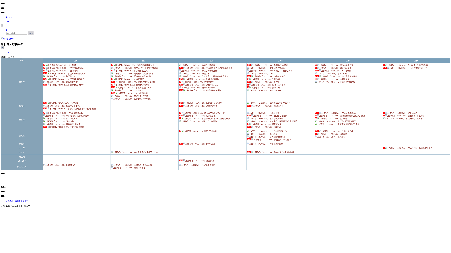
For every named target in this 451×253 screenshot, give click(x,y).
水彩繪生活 (143, 93)
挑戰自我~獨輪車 (73, 124)
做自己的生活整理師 (146, 82)
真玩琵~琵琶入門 (77, 79)
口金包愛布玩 (71, 119)
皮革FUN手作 (279, 76)
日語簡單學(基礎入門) (145, 65)
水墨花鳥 (278, 127)
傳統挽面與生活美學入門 (279, 103)
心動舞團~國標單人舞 (143, 165)
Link (7, 21)
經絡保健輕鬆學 (143, 85)
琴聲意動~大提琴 (141, 96)
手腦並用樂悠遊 (276, 144)
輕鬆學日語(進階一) (74, 106)
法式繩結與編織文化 (278, 131)
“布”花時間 (346, 71)
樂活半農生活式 (346, 65)
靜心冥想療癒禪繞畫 (78, 74)
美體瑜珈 (140, 79)
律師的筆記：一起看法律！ (280, 71)
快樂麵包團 (71, 165)
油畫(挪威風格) (212, 79)
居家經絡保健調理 (277, 137)
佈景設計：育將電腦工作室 (17, 201)
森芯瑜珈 (273, 134)
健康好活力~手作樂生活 (284, 152)
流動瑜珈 (344, 134)
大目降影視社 (139, 168)
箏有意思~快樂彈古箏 (346, 82)
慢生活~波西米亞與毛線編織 (146, 68)
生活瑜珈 (276, 79)
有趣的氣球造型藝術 (142, 99)
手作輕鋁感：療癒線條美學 (77, 116)
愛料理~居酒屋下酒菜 (346, 121)
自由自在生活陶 (280, 116)
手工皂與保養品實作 (210, 71)
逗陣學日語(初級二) (214, 103)
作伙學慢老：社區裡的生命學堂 (214, 76)
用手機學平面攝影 (213, 90)
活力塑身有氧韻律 (76, 68)
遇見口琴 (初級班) (209, 121)
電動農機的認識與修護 (143, 74)
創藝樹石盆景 (142, 71)
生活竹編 (74, 103)
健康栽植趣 (412, 113)
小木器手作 (274, 113)
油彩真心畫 (211, 116)
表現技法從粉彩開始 (282, 140)
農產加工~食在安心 (415, 116)
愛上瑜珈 (72, 65)
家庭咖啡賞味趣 (276, 119)
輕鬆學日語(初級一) (282, 65)
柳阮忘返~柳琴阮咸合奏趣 (348, 124)
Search (30, 33)
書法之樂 (276, 88)
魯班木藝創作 (345, 68)
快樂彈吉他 (278, 106)
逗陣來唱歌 (211, 144)
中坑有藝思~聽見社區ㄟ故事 (146, 152)
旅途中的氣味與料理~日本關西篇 (283, 121)
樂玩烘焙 (205, 74)
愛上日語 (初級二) (277, 68)
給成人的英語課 (208, 65)
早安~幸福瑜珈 (210, 131)
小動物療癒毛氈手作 (418, 68)
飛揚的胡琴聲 (275, 90)
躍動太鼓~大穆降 (77, 85)
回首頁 (8, 53)
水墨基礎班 (342, 74)
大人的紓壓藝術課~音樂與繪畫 (83, 109)
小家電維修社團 (208, 165)
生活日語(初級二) (348, 113)
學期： (4, 57)
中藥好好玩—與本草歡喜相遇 (419, 148)
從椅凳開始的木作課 (142, 76)
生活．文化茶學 (278, 85)
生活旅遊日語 (347, 131)
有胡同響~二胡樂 (77, 127)
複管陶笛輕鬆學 (208, 88)
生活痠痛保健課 (144, 88)
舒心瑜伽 (70, 121)
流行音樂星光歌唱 (349, 76)
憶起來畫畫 (277, 124)
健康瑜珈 (344, 119)
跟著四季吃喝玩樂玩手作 (214, 113)
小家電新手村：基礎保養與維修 (219, 68)
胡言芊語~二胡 (212, 85)
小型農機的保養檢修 (413, 119)
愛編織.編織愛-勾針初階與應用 (352, 116)
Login (10, 17)
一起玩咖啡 (73, 71)
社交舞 (277, 82)
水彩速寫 (341, 137)
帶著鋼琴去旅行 (72, 82)
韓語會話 (210, 161)
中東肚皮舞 (344, 79)
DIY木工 (273, 74)
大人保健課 (138, 90)
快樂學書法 (209, 82)
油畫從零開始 (211, 106)
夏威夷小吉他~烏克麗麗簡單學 (217, 119)
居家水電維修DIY (75, 113)
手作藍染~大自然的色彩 (417, 65)
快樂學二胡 (71, 76)
